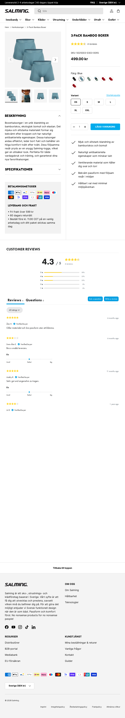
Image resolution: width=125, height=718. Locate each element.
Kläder (42, 19)
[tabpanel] (62, 360)
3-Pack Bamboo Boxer (36, 27)
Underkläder (79, 19)
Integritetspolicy (58, 707)
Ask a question (95, 299)
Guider (69, 660)
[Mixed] (96, 79)
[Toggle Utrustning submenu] (67, 19)
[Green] (89, 79)
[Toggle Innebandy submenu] (20, 19)
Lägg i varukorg (105, 126)
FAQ (92, 2)
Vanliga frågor (73, 648)
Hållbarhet (71, 596)
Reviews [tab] (15, 300)
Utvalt (97, 19)
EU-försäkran (12, 660)
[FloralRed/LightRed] (74, 86)
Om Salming (72, 590)
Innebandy (12, 19)
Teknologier (72, 602)
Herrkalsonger (18, 27)
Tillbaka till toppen (62, 568)
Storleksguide (113, 95)
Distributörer (12, 642)
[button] (118, 11)
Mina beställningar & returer (81, 642)
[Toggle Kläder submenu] (48, 19)
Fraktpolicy (97, 707)
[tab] (35, 300)
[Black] (74, 79)
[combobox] (68, 11)
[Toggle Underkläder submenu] (89, 19)
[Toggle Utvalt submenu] (103, 19)
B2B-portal (11, 648)
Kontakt (69, 654)
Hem (7, 27)
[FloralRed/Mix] (103, 79)
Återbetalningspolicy (78, 707)
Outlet (112, 19)
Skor (28, 19)
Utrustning (59, 19)
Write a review (111, 299)
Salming (15, 700)
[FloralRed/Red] (110, 79)
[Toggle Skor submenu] (33, 19)
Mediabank (11, 654)
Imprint (43, 707)
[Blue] (81, 79)
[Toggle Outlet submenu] (118, 19)
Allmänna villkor (113, 707)
